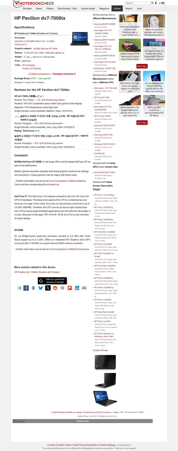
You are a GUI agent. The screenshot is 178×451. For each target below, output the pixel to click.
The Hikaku (28, 99)
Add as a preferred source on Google (55, 281)
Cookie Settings (107, 444)
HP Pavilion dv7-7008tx (26, 272)
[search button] (152, 3)
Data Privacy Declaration (85, 444)
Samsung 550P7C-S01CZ (104, 55)
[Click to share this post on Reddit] (55, 288)
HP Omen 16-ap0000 (102, 299)
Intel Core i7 (20, 44)
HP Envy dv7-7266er (102, 116)
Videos (49, 8)
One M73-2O (99, 153)
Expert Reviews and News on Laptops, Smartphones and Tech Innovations (81, 412)
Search (128, 8)
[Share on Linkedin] (77, 288)
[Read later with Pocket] (62, 288)
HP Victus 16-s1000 (102, 321)
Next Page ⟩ (142, 66)
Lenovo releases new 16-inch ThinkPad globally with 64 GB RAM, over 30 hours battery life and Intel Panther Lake (154, 87)
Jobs (139, 8)
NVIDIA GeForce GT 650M (45, 48)
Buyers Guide (88, 8)
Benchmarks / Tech (67, 8)
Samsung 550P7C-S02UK (104, 39)
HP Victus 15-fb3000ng (103, 219)
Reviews (27, 8)
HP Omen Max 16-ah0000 (104, 265)
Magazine (104, 8)
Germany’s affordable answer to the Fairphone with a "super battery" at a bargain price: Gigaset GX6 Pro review (130, 30)
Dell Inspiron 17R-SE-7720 (105, 68)
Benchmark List (51, 184)
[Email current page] (84, 288)
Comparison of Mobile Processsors (72, 249)
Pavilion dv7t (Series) (31, 68)
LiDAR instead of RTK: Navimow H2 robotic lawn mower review (130, 56)
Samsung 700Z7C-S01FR (104, 125)
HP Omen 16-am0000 (103, 244)
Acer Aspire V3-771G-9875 (105, 62)
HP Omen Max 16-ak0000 (104, 231)
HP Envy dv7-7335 (101, 97)
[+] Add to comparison (39, 73)
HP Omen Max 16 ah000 (104, 312)
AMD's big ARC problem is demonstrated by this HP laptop (154, 111)
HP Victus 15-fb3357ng (103, 207)
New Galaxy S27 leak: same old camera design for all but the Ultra (130, 87)
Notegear (27, 123)
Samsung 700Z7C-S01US (104, 144)
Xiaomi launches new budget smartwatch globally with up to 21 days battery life (130, 111)
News (39, 8)
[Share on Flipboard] (69, 288)
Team (68, 444)
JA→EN (41, 99)
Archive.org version (55, 99)
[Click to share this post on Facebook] (26, 288)
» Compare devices (63, 73)
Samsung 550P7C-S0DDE (104, 24)
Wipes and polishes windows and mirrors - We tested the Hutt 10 (154, 32)
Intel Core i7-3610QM (24, 41)
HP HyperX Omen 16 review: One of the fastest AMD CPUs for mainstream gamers (154, 55)
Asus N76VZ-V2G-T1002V (104, 172)
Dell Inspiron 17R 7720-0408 (105, 88)
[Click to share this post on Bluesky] (40, 288)
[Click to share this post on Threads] (33, 288)
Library (117, 8)
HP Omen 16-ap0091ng (103, 287)
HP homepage (28, 64)
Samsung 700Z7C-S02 (103, 134)
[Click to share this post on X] (47, 288)
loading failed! (18, 421)
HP (122, 412)
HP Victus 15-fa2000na (103, 278)
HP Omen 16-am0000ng (104, 194)
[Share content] (19, 288)
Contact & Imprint (55, 444)
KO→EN (39, 123)
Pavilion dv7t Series (47, 33)
